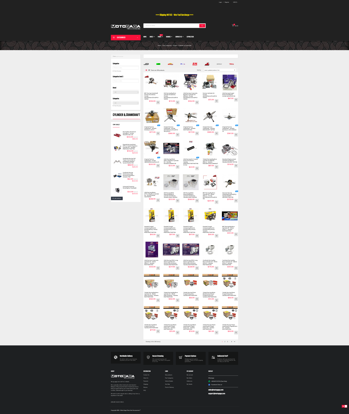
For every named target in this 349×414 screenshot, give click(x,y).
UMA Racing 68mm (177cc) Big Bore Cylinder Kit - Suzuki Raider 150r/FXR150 (151, 194)
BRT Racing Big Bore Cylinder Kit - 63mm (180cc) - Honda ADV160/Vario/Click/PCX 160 (210, 195)
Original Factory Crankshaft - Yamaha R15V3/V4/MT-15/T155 (209, 128)
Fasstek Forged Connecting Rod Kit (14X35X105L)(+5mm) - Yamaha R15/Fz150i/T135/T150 (209, 229)
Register (227, 2)
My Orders (189, 378)
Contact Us (146, 375)
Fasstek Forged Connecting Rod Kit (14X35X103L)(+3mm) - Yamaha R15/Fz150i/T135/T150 (189, 229)
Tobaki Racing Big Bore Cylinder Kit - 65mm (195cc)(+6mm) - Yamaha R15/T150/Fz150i (171, 295)
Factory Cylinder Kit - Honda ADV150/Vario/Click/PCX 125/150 (210, 95)
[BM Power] (195, 64)
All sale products (116, 198)
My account (190, 375)
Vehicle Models (169, 381)
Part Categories (169, 378)
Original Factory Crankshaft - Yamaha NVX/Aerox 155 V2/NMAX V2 (229, 129)
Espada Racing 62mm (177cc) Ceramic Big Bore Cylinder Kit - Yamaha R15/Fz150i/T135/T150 (130, 147)
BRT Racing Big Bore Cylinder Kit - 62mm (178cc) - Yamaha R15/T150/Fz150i (228, 229)
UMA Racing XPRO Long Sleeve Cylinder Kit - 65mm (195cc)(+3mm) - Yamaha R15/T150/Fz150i (190, 262)
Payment (145, 381)
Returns (145, 387)
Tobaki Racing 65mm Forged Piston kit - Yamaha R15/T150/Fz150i (151, 326)
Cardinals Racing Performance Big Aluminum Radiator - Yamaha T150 (129, 175)
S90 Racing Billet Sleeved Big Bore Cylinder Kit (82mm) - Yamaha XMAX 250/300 (190, 195)
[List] (149, 70)
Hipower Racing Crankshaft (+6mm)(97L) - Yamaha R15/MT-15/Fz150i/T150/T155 (229, 195)
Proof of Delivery (169, 387)
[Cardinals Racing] (219, 64)
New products (168, 375)
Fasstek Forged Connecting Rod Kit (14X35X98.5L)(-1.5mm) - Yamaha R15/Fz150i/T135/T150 (151, 229)
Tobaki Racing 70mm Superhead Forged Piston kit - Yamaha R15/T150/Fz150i (209, 327)
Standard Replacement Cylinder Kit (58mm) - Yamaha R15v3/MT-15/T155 (229, 160)
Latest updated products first (220, 70)
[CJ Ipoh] (231, 64)
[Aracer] (170, 64)
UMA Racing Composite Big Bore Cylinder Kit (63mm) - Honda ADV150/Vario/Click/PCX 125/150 (190, 96)
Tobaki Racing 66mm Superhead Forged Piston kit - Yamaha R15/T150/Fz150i (170, 327)
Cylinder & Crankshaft (126, 115)
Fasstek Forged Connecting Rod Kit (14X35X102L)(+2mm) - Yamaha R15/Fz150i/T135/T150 (170, 229)
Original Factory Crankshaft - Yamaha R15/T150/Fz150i (189, 128)
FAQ (144, 390)
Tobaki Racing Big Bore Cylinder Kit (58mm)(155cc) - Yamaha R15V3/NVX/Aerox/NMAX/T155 (211, 161)
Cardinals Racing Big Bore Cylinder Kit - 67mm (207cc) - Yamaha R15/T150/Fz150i (210, 262)
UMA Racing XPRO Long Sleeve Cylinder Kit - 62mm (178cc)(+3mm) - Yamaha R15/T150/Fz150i (171, 262)
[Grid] (146, 70)
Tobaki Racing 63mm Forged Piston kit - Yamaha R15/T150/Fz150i (229, 294)
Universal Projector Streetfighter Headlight (129, 187)
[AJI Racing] (158, 64)
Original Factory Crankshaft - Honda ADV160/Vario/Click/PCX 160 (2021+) (171, 129)
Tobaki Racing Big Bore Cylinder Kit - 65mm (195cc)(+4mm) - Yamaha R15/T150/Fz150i (151, 295)
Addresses (189, 381)
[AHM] (146, 64)
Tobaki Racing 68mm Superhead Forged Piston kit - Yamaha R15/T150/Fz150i (189, 327)
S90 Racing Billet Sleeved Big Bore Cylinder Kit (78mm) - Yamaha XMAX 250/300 (170, 195)
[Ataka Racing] (182, 64)
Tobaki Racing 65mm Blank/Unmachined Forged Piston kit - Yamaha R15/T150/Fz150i (210, 295)
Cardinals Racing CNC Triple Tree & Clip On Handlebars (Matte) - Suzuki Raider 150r (129, 161)
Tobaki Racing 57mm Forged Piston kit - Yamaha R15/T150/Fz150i (190, 294)
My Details (189, 384)
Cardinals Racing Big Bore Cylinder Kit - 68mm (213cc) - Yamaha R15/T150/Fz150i (229, 262)
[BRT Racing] (207, 64)
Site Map (167, 384)
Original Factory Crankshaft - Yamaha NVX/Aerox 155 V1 (150, 128)
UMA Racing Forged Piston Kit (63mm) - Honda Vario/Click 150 (228, 95)
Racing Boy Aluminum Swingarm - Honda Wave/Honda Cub (129, 133)
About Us (145, 378)
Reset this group (117, 71)
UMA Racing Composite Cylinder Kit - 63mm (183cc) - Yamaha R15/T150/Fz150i (151, 262)
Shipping (145, 384)
